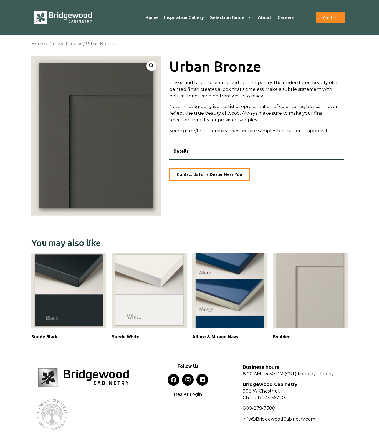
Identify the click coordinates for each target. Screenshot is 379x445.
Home (151, 17)
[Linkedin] (202, 380)
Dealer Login (188, 394)
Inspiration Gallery (184, 17)
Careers (285, 17)
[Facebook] (173, 380)
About (264, 17)
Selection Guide (227, 17)
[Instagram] (188, 380)
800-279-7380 (259, 408)
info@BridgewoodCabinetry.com (279, 419)
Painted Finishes (65, 43)
